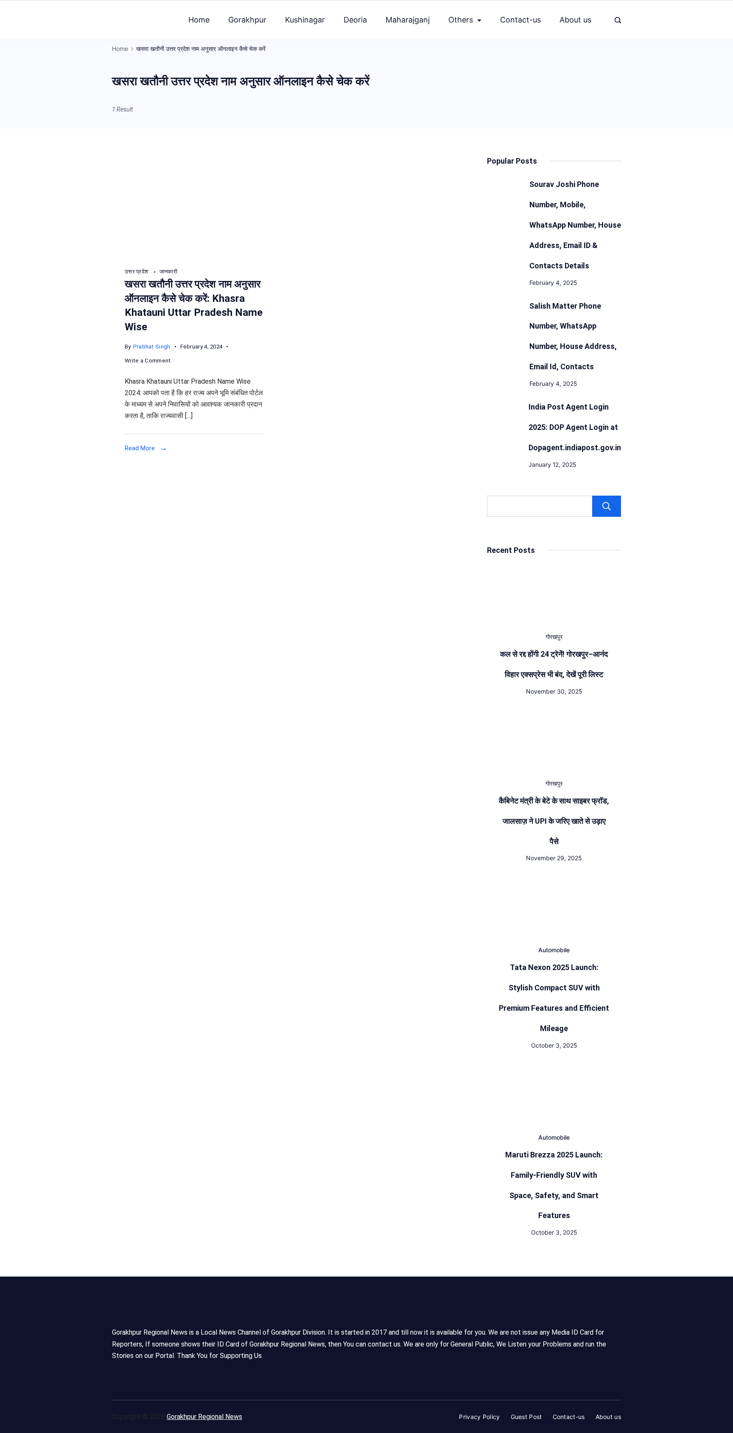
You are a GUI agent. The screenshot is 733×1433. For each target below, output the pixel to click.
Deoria (355, 19)
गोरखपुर (554, 636)
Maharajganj (408, 19)
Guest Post (526, 1416)
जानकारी (168, 271)
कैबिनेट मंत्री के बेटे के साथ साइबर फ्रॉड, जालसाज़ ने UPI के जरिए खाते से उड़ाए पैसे (554, 821)
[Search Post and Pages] (618, 20)
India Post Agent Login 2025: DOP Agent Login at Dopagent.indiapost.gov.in (575, 427)
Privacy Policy (479, 1416)
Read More (140, 448)
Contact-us (520, 19)
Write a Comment (148, 361)
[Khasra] (194, 256)
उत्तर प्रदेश (137, 271)
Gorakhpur (247, 19)
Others (460, 19)
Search (606, 506)
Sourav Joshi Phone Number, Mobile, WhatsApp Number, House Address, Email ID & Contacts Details (575, 225)
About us (575, 19)
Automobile (554, 949)
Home (199, 19)
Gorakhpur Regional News (204, 1417)
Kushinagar (305, 19)
